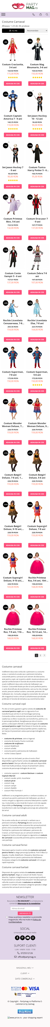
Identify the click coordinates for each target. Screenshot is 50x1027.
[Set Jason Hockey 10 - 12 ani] (37, 101)
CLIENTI (24, 973)
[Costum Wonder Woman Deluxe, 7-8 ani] (13, 409)
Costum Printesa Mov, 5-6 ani (13, 220)
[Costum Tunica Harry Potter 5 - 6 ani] (37, 153)
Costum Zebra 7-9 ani (37, 275)
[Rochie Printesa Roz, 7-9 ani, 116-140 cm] (13, 614)
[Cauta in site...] (47, 14)
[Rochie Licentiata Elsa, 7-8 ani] (37, 308)
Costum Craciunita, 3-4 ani (13, 66)
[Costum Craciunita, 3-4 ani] (13, 49)
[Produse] (3, 15)
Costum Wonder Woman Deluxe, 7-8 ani (13, 425)
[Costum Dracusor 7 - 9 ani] (37, 204)
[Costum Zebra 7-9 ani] (37, 257)
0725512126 (26, 953)
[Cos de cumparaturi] (40, 14)
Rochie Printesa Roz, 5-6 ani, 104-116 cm (37, 579)
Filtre (14, 30)
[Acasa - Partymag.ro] (25, 6)
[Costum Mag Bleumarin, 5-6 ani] (37, 49)
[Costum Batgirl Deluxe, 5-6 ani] (37, 460)
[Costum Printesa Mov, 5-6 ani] (13, 204)
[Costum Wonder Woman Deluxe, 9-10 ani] (37, 409)
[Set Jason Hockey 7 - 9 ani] (13, 153)
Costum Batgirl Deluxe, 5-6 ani (37, 476)
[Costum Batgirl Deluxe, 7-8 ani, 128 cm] (13, 460)
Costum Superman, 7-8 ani (13, 373)
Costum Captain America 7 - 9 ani (13, 117)
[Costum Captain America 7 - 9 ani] (13, 101)
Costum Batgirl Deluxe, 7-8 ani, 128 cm (13, 476)
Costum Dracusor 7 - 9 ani (37, 220)
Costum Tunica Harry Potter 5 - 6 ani (37, 169)
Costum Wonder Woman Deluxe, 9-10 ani (37, 425)
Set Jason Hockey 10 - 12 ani (37, 117)
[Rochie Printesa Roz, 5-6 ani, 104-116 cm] (37, 563)
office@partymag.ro (26, 956)
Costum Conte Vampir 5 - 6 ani (12, 275)
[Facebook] (17, 937)
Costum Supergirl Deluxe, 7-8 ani (37, 528)
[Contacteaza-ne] (34, 14)
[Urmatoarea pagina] (44, 655)
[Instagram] (33, 937)
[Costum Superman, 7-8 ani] (13, 357)
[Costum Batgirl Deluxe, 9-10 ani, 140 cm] (13, 512)
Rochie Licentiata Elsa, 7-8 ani (37, 322)
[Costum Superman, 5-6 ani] (37, 357)
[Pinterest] (22, 937)
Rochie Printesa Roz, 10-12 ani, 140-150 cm (37, 630)
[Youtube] (27, 937)
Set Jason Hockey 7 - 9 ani (12, 169)
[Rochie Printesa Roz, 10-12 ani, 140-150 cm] (37, 614)
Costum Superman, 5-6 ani (37, 373)
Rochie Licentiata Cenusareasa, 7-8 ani (13, 322)
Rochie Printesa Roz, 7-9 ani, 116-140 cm (13, 630)
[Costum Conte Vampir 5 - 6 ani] (13, 257)
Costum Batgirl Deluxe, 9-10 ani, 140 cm (13, 528)
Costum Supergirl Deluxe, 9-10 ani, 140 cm (13, 579)
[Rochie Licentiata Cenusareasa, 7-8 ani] (13, 308)
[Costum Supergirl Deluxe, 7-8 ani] (37, 512)
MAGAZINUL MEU (24, 968)
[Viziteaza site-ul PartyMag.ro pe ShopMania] (25, 1011)
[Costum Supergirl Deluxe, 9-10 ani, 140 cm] (13, 563)
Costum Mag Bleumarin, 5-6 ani (37, 66)
